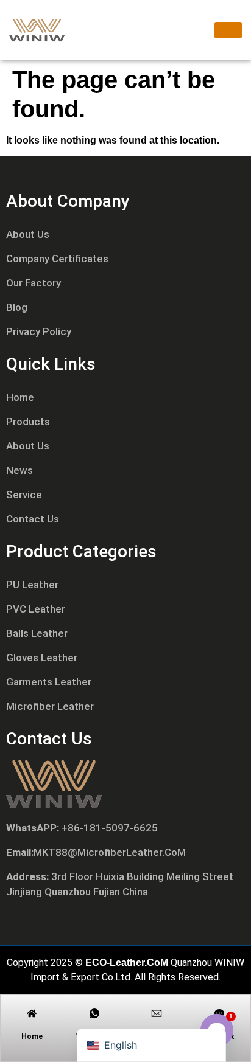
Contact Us (32, 519)
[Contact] (219, 1013)
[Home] (32, 1013)
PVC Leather (35, 609)
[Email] (156, 1013)
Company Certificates (57, 258)
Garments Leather (48, 682)
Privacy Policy (38, 331)
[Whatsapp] (94, 1013)
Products (28, 421)
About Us (27, 234)
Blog (16, 307)
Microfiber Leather (50, 706)
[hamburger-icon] (228, 30)
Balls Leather (37, 633)
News (19, 470)
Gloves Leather (41, 657)
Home (20, 397)
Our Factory (33, 283)
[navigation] (151, 1045)
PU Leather (32, 584)
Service (24, 494)
